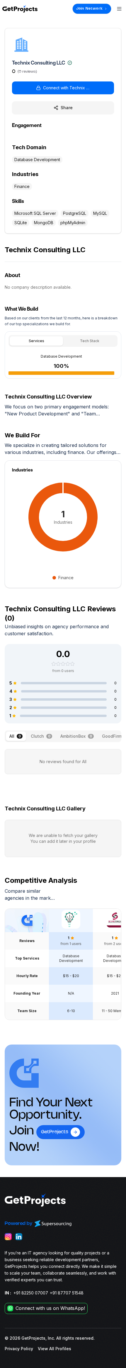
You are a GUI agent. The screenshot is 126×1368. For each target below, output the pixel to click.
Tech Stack (89, 341)
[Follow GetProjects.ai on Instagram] (8, 1236)
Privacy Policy (19, 1348)
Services (36, 341)
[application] (63, 517)
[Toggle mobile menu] (119, 8)
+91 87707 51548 (67, 1292)
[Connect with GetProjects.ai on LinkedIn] (18, 1236)
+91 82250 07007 (30, 1292)
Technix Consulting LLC (38, 63)
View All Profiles (54, 1348)
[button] (63, 87)
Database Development (61, 356)
